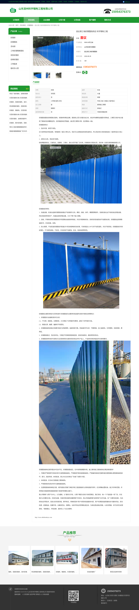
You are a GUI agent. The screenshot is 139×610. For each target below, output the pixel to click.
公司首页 (16, 20)
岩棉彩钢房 (15, 59)
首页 (17, 25)
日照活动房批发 (93, 572)
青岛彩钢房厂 (44, 572)
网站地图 (46, 594)
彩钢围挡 (30, 25)
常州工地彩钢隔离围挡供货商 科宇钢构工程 (19, 127)
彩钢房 (13, 38)
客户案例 (92, 20)
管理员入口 (39, 594)
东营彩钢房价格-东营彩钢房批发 (19, 114)
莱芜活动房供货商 (69, 572)
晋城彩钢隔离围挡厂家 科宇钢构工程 (19, 131)
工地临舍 (14, 64)
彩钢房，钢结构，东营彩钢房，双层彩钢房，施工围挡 (19, 110)
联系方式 (107, 20)
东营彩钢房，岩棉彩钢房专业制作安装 (19, 118)
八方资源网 (25, 594)
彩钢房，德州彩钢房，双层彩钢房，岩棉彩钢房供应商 (19, 123)
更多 (27, 89)
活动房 (13, 46)
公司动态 (77, 20)
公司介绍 (62, 20)
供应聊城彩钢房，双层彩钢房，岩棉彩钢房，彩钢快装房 (19, 106)
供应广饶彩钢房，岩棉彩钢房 (18, 93)
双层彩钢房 (15, 55)
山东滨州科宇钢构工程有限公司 (37, 592)
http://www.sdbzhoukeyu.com (43, 517)
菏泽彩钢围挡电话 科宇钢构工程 (118, 572)
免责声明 (32, 594)
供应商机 (31, 20)
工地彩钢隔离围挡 (17, 51)
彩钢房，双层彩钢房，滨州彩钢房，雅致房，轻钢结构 (19, 102)
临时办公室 (15, 68)
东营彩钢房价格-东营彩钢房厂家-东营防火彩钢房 (19, 98)
